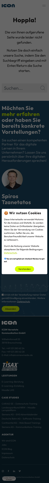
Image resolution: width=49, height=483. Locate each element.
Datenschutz (10, 252)
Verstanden (24, 269)
